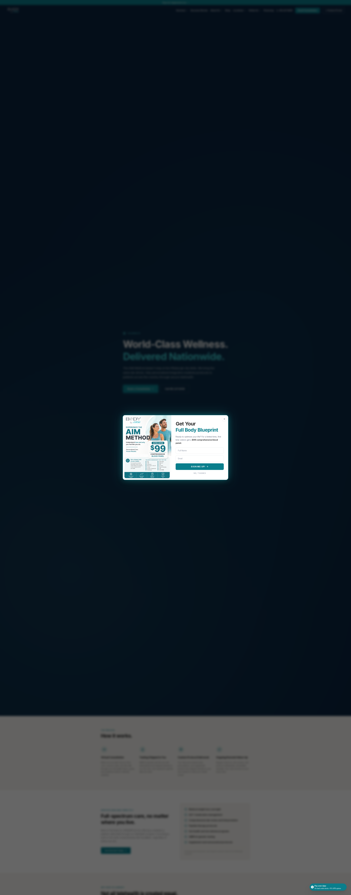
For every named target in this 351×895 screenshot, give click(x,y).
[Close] (224, 419)
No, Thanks (200, 473)
